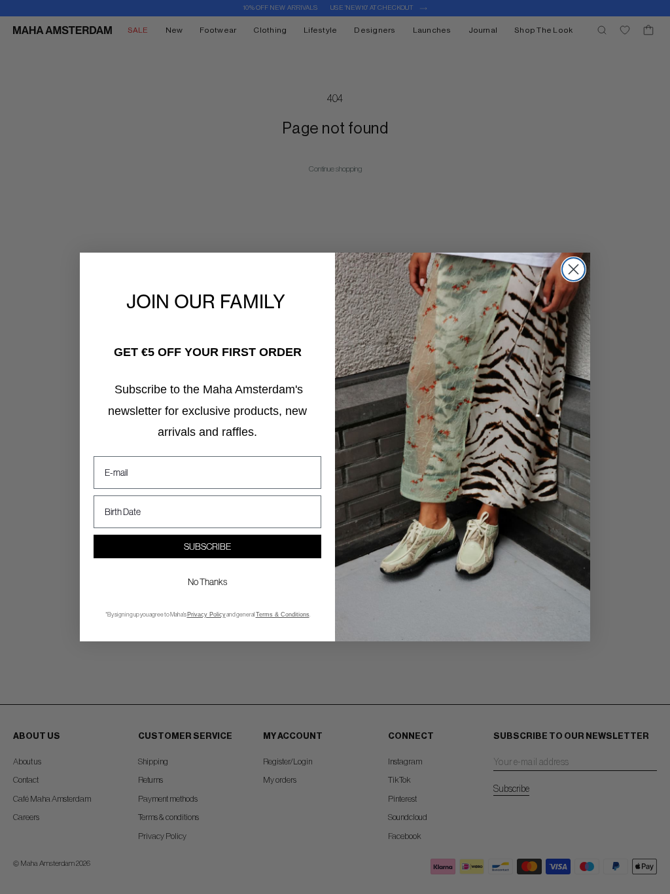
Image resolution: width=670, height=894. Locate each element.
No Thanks (207, 582)
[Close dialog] (573, 269)
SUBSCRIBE (207, 546)
